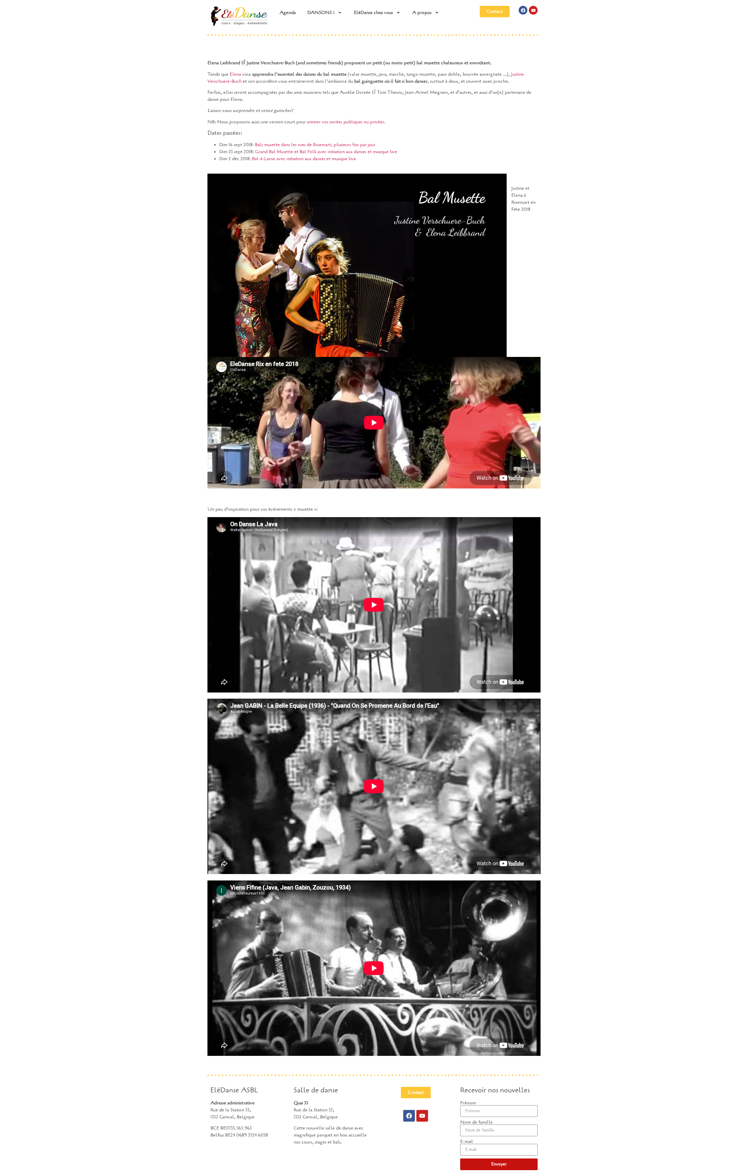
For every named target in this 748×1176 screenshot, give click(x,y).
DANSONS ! (321, 12)
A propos (422, 12)
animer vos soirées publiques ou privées (345, 122)
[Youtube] (533, 10)
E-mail (466, 1141)
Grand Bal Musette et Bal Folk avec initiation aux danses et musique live (326, 151)
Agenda (288, 12)
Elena (235, 74)
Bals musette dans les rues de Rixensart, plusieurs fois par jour (315, 144)
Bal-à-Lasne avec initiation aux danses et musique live (304, 159)
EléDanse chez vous (373, 12)
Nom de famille (476, 1122)
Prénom (468, 1103)
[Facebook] (523, 10)
